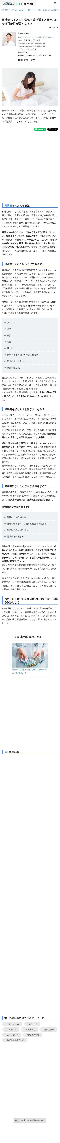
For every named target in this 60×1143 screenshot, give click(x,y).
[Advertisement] (30, 167)
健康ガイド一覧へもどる (32, 1120)
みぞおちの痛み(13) (15, 1040)
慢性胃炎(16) (33, 1034)
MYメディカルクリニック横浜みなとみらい (36, 37)
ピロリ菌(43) (12, 1034)
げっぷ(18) (11, 1029)
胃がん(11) (49, 1029)
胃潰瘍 (8, 205)
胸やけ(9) (33, 1024)
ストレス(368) (13, 1024)
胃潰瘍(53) (30, 1029)
